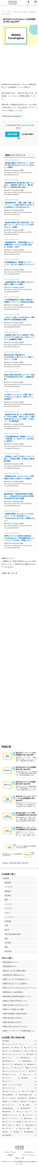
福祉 (6, 947)
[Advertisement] (19, 64)
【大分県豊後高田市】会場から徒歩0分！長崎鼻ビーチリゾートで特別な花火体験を (19, 301)
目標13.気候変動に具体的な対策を (15, 1013)
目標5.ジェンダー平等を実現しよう (15, 979)
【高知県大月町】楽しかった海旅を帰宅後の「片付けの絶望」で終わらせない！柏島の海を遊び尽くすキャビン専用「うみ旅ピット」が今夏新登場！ (19, 418)
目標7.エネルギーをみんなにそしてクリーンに (19, 988)
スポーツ (8, 913)
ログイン (27, 125)
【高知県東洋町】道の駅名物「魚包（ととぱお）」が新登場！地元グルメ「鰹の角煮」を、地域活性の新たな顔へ (19, 185)
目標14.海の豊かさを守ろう (12, 1018)
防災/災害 (8, 951)
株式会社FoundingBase (12, 116)
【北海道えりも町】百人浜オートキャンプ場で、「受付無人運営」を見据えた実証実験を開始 (19, 459)
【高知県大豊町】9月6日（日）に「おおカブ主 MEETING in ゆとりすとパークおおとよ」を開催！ (19, 165)
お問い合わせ (29, 1152)
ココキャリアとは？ (10, 1152)
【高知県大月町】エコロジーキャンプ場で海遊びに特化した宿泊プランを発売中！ (19, 477)
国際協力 (8, 891)
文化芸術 (8, 943)
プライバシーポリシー (29, 1155)
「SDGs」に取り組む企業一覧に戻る (15, 863)
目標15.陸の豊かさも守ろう (12, 1022)
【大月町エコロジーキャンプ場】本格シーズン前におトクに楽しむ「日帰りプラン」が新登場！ (19, 397)
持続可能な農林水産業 (13, 934)
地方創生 (8, 895)
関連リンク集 (19, 1158)
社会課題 (6, 878)
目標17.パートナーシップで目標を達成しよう (19, 1031)
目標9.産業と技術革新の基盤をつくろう (17, 996)
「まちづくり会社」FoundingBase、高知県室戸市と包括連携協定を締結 (19, 318)
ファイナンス (9, 917)
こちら (26, 561)
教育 (6, 900)
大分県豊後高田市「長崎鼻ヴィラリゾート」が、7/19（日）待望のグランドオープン (19, 264)
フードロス (9, 887)
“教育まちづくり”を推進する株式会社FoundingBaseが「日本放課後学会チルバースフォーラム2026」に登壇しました (19, 538)
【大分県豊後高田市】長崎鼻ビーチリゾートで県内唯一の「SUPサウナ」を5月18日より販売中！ (19, 439)
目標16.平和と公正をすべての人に (15, 1026)
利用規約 (10, 1155)
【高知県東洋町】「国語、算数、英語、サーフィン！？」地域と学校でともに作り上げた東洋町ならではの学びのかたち (19, 205)
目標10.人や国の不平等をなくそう (15, 1001)
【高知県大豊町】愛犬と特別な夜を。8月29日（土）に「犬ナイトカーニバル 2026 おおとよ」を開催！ (19, 225)
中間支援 (8, 921)
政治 (6, 938)
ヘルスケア (9, 908)
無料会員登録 (12, 134)
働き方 (7, 930)
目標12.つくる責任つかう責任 (13, 1009)
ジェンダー (9, 904)
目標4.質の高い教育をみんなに (14, 975)
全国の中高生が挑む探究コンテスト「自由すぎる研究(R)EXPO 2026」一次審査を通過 (19, 377)
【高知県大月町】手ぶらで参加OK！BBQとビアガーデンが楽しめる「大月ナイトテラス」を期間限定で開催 (19, 337)
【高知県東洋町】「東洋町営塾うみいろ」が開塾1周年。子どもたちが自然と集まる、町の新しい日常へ (19, 245)
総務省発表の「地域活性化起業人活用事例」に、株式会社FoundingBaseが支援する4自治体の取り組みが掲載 (19, 496)
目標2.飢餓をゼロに (10, 966)
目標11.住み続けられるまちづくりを (16, 1005)
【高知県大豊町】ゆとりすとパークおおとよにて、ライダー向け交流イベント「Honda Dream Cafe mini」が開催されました (19, 517)
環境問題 (8, 882)
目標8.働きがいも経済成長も (13, 992)
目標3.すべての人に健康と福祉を (14, 971)
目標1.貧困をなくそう (10, 962)
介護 (6, 925)
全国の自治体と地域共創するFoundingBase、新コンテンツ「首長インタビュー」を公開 (19, 357)
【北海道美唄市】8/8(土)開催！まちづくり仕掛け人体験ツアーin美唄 (19, 283)
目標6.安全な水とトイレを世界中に (15, 983)
